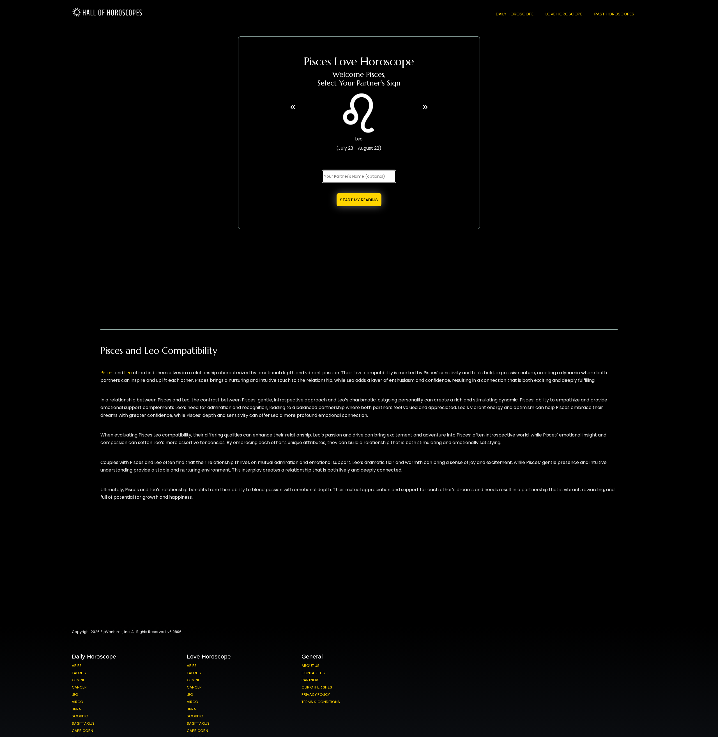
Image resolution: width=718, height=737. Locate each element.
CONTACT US (313, 673)
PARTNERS (310, 680)
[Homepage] (108, 15)
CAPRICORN (82, 730)
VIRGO (77, 701)
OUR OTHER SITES (317, 687)
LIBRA (76, 709)
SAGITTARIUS (83, 723)
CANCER (79, 687)
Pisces (107, 372)
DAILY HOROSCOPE (514, 14)
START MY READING (359, 200)
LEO (75, 694)
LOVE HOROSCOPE (564, 14)
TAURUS (79, 673)
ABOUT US (310, 665)
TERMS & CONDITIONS (321, 701)
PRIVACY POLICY (316, 694)
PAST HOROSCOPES (614, 14)
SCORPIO (80, 716)
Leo (128, 372)
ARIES (77, 665)
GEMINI (78, 680)
